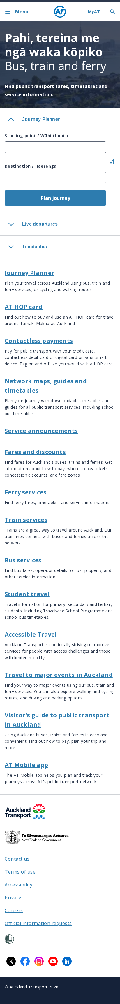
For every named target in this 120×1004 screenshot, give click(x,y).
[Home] (60, 11)
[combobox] (55, 147)
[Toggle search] (112, 11)
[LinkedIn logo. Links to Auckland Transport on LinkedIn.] (67, 961)
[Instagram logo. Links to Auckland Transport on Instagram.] (39, 961)
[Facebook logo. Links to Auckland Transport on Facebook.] (25, 961)
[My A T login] (94, 12)
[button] (112, 162)
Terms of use (20, 872)
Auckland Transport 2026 (34, 987)
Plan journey (55, 198)
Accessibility (19, 884)
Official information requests (38, 923)
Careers (14, 910)
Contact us (17, 859)
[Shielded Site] (9, 939)
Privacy (13, 897)
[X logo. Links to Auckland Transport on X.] (11, 961)
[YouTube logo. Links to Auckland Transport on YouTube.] (53, 961)
